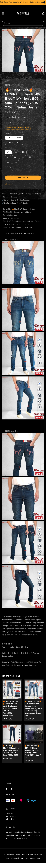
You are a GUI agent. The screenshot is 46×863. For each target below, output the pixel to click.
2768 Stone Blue (14, 143)
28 (16, 152)
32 (15, 157)
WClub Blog (10, 819)
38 (16, 162)
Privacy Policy (24, 858)
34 (30, 157)
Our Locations (11, 816)
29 (23, 152)
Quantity (8, 167)
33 (23, 157)
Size (6, 148)
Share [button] (10, 184)
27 (8, 152)
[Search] (40, 23)
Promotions (9, 123)
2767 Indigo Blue (14, 138)
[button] (2, 13)
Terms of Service (12, 858)
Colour (7, 133)
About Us (9, 814)
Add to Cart (23, 178)
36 (8, 162)
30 (30, 152)
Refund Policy (35, 858)
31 (8, 157)
